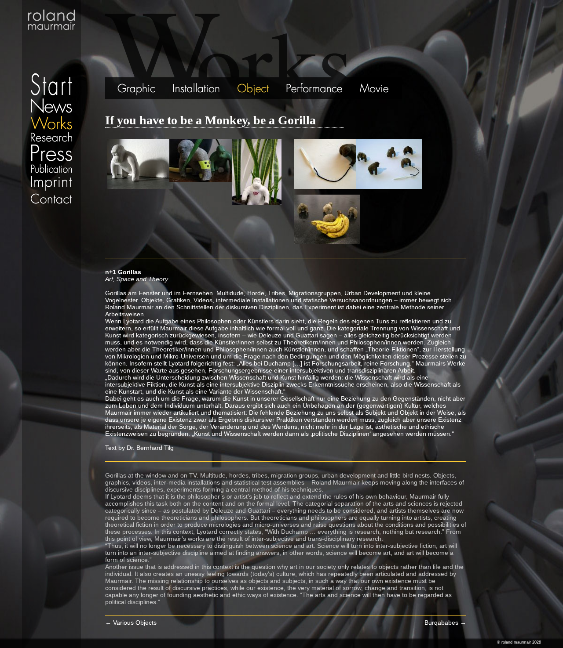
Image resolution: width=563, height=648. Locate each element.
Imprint (51, 183)
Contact (51, 198)
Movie (377, 88)
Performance (315, 88)
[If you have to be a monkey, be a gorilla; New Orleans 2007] (327, 186)
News (51, 105)
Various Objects (131, 622)
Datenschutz (51, 208)
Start (51, 48)
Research (51, 136)
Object (254, 88)
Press (51, 152)
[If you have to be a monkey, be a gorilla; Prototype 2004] (140, 186)
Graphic (125, 88)
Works (51, 122)
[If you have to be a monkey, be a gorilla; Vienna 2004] (202, 179)
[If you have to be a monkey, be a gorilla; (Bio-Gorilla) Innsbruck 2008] (257, 202)
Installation (196, 88)
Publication (51, 168)
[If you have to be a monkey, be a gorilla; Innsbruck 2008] (327, 242)
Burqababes (445, 622)
